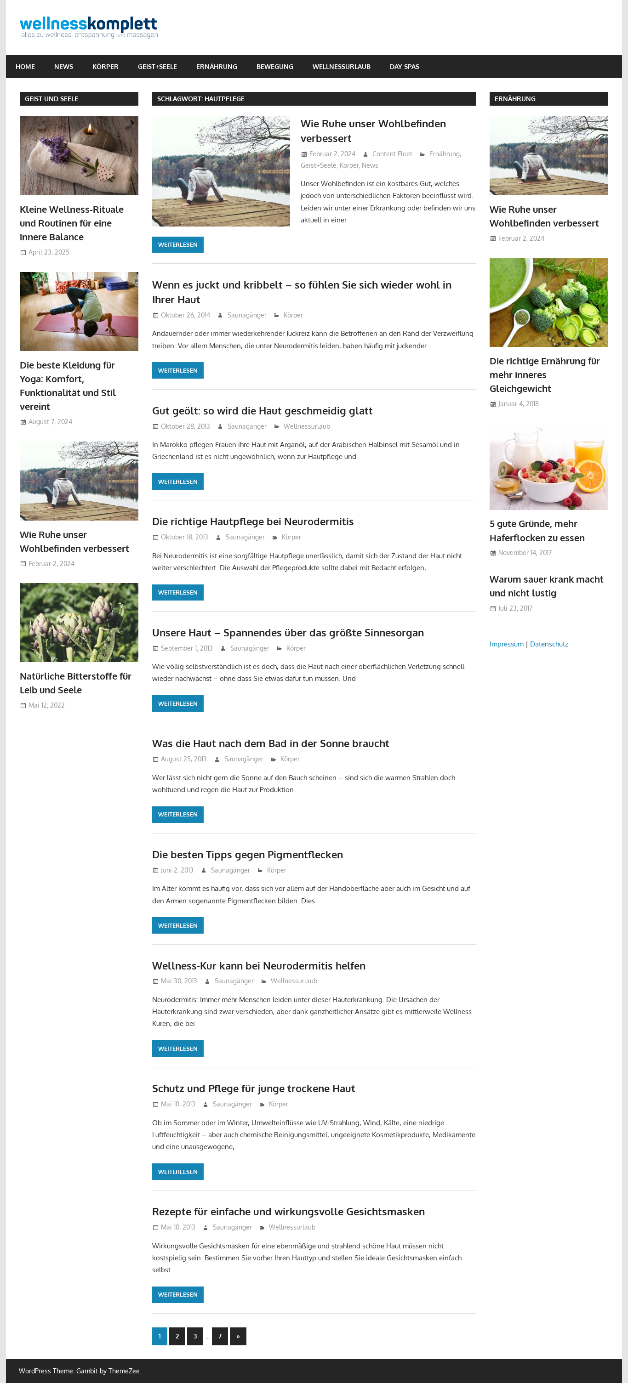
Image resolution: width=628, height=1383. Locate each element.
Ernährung (216, 66)
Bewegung (275, 66)
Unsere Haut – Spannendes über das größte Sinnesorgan (288, 632)
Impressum (507, 644)
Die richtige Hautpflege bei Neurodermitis (253, 521)
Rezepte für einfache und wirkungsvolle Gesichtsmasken (288, 1211)
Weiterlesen (178, 244)
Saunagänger (247, 315)
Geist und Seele (51, 98)
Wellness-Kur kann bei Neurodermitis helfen (258, 965)
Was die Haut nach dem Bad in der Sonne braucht (270, 743)
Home (25, 66)
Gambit (87, 1371)
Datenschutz (549, 644)
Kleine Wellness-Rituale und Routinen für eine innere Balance (72, 223)
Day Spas (404, 66)
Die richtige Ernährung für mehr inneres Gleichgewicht (545, 375)
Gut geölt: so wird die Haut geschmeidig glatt (262, 410)
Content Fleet (392, 154)
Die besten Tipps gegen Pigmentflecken (247, 854)
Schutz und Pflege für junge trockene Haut (253, 1088)
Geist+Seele (157, 66)
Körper (105, 66)
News (63, 66)
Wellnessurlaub (342, 66)
